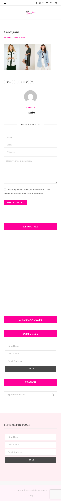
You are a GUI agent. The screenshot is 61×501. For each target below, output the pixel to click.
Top (31, 495)
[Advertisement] (30, 275)
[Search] (56, 2)
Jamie (9, 37)
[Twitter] (21, 82)
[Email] (32, 82)
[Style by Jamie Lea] (31, 12)
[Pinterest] (26, 82)
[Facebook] (16, 82)
